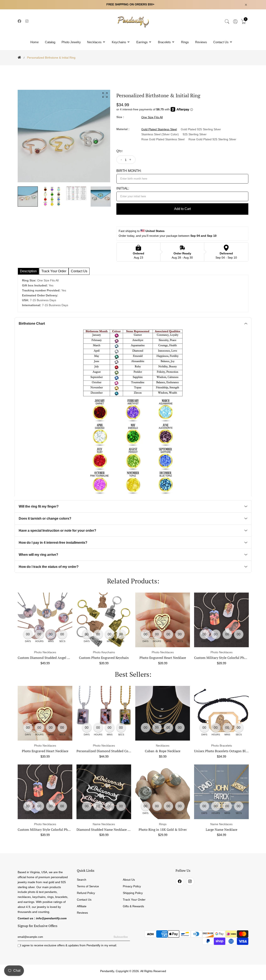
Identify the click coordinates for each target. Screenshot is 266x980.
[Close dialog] (210, 439)
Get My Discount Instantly (92, 519)
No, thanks (91, 531)
